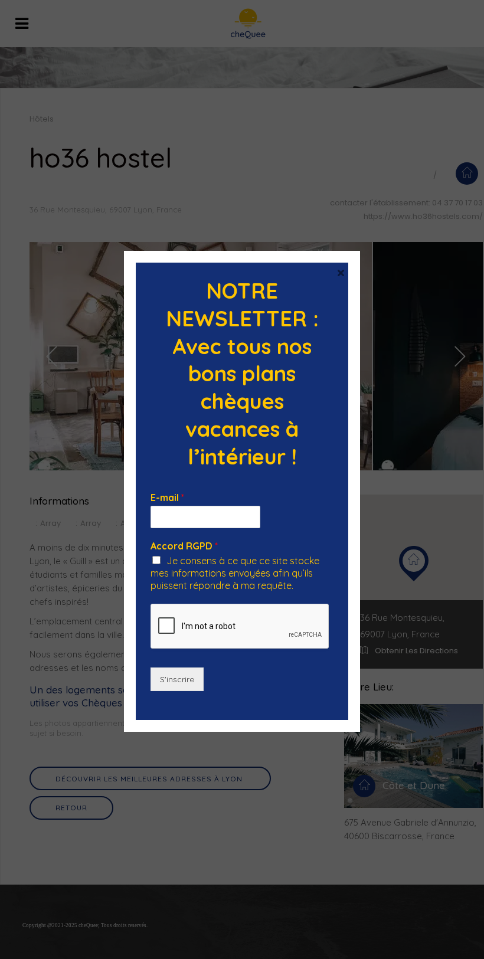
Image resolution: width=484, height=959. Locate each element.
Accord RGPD (184, 546)
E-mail (167, 497)
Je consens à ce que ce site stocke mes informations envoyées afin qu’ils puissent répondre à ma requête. (235, 573)
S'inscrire (177, 679)
